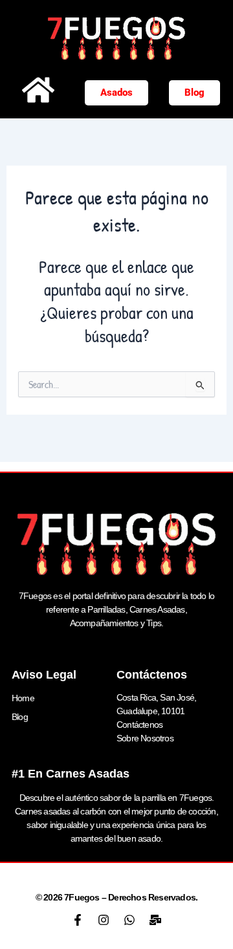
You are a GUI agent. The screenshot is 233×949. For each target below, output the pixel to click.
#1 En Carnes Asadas (70, 773)
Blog (20, 717)
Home (23, 698)
